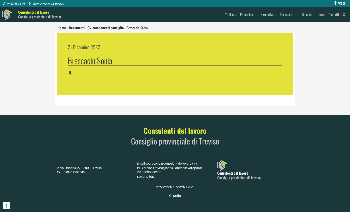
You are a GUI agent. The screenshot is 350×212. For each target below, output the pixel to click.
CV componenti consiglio (106, 27)
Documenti (286, 14)
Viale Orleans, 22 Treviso (48, 3)
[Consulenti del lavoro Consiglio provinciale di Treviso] (7, 15)
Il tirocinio (306, 14)
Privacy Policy (165, 186)
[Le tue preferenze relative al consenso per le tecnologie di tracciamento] (6, 205)
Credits (175, 195)
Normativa (267, 14)
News (321, 14)
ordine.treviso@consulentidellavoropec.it (172, 168)
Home (61, 27)
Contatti (334, 14)
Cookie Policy (185, 186)
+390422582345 (73, 172)
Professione (247, 14)
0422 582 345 (16, 3)
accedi (341, 3)
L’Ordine (229, 14)
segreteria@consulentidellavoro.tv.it (171, 163)
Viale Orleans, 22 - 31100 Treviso (79, 168)
